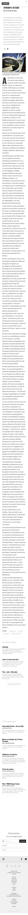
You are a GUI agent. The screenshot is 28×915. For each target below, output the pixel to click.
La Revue (14, 899)
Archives (14, 878)
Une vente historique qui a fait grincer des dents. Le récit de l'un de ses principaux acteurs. (13, 732)
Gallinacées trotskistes (9, 754)
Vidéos (14, 888)
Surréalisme (6, 633)
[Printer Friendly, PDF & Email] (3, 859)
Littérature (14, 880)
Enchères (21, 631)
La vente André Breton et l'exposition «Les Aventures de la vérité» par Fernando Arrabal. (13, 747)
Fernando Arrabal (11, 11)
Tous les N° (14, 900)
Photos (14, 890)
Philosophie (14, 881)
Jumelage (5, 647)
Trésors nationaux (16, 633)
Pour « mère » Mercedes (10, 672)
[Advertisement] (14, 704)
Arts (14, 884)
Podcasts (14, 887)
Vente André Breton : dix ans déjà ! (13, 726)
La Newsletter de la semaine (14, 872)
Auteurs (14, 874)
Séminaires (14, 893)
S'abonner (22, 841)
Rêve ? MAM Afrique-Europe (11, 784)
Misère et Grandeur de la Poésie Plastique (12, 740)
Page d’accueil (14, 871)
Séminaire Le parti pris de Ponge (14, 896)
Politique (14, 882)
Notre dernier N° (14, 902)
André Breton (12, 631)
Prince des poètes (8, 769)
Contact (14, 906)
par (7, 728)
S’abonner (14, 903)
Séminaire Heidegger (14, 894)
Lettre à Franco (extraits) (10, 659)
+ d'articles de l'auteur (14, 684)
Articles (14, 877)
